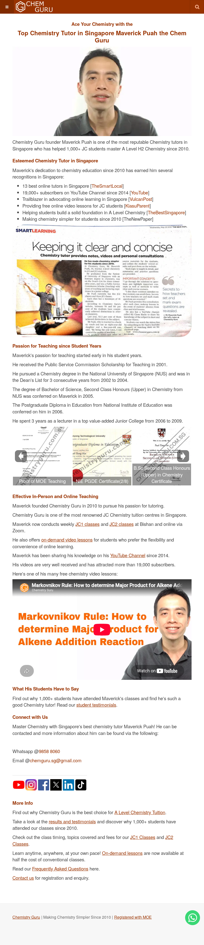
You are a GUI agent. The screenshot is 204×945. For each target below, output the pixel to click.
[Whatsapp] (192, 917)
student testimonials (96, 704)
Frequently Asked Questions (60, 868)
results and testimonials (72, 821)
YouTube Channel (127, 555)
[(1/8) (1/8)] (42, 456)
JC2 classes (121, 524)
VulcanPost (141, 199)
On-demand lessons (122, 853)
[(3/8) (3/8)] (161, 456)
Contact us (23, 877)
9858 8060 (49, 751)
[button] (7, 7)
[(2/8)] (102, 456)
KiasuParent (137, 205)
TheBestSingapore (166, 212)
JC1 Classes (142, 837)
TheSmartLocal (107, 185)
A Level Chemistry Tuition (139, 812)
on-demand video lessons (67, 539)
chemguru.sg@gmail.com (56, 760)
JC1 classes (87, 524)
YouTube (139, 192)
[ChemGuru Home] (34, 7)
